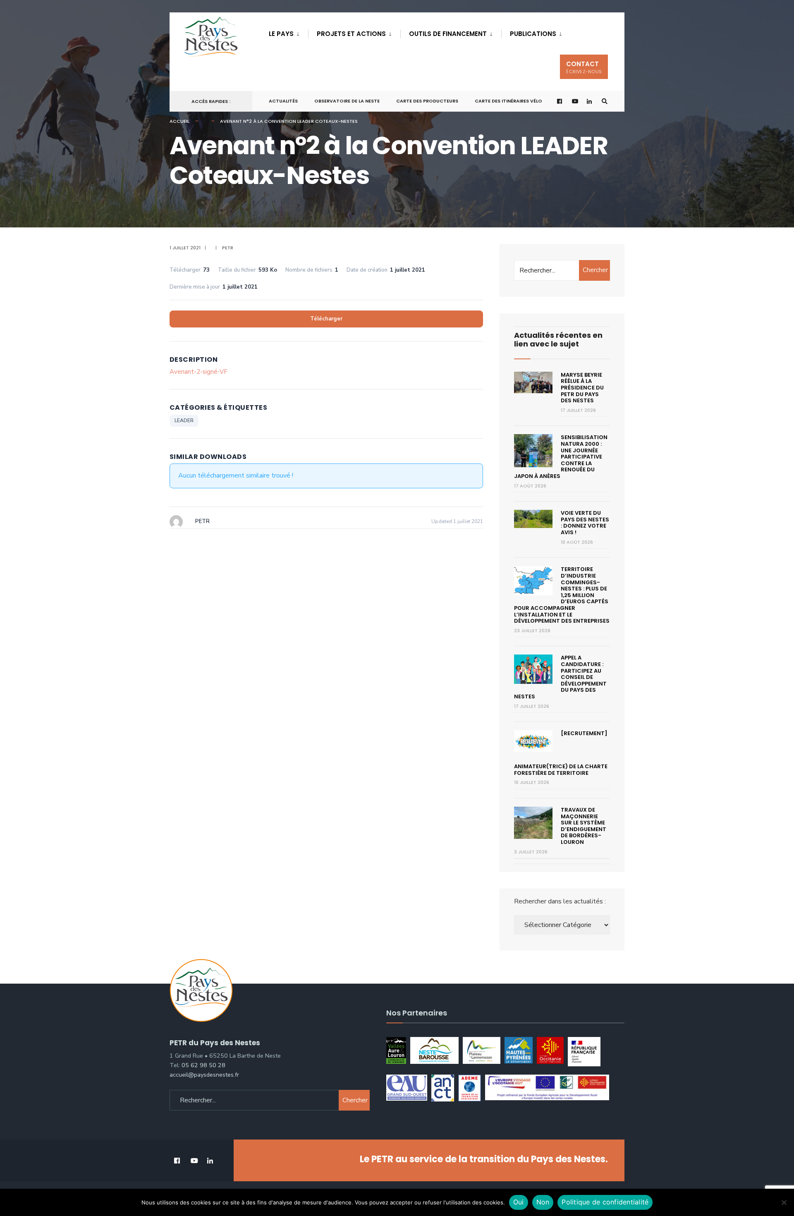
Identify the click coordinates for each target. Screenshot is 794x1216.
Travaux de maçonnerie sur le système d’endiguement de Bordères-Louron (583, 826)
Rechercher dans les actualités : (560, 901)
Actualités (283, 101)
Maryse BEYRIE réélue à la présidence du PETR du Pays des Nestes (582, 387)
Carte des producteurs (427, 101)
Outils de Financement (448, 33)
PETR (227, 247)
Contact (584, 67)
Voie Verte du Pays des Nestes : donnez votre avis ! (585, 522)
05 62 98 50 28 (203, 1065)
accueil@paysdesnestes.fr (204, 1074)
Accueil (179, 121)
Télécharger (326, 319)
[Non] (784, 1202)
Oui (518, 1202)
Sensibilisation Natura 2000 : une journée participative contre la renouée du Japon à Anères (560, 456)
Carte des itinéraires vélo (508, 101)
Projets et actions (351, 33)
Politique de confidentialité (605, 1202)
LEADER (184, 420)
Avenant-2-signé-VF (198, 372)
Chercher (595, 270)
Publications (533, 33)
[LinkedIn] (589, 101)
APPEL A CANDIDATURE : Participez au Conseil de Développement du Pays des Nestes (560, 677)
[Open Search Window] (604, 101)
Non (543, 1202)
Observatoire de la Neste (347, 101)
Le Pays (281, 33)
